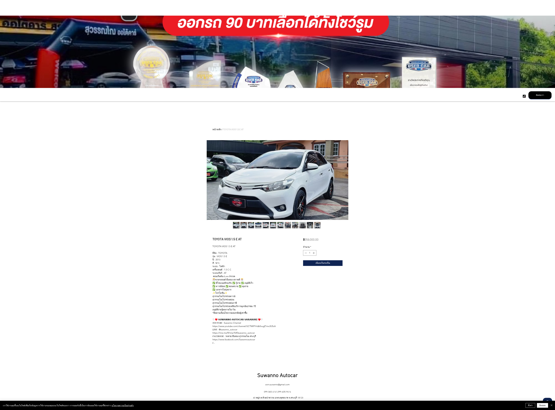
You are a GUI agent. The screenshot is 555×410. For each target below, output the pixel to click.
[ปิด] (551, 405)
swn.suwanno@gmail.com (277, 384)
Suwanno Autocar (277, 376)
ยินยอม (542, 405)
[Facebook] (519, 96)
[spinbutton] (309, 253)
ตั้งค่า (530, 405)
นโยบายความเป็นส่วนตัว (123, 405)
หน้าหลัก (216, 129)
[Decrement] (305, 253)
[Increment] (314, 253)
